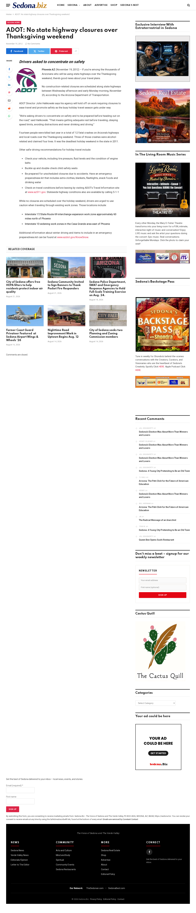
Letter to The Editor (20, 864)
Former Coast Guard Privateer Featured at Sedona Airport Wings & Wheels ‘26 (22, 335)
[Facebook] (9, 69)
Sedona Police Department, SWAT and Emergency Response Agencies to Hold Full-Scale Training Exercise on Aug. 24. (107, 289)
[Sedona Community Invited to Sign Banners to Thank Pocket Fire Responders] (66, 267)
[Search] (188, 5)
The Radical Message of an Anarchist (157, 520)
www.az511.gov (36, 192)
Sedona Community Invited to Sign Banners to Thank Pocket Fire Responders (66, 285)
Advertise (101, 5)
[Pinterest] (9, 93)
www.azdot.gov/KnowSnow (72, 237)
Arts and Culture (64, 850)
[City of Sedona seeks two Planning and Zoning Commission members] (108, 315)
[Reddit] (9, 108)
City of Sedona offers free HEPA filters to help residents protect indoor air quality (24, 287)
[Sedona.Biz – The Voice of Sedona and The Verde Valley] (29, 5)
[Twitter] (9, 77)
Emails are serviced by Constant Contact (120, 819)
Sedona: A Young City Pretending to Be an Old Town (164, 471)
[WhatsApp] (9, 116)
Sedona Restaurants (66, 869)
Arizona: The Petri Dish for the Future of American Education (163, 482)
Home (60, 5)
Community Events (65, 864)
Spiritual (60, 860)
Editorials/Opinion (19, 860)
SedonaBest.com (116, 888)
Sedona (72, 5)
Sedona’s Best (129, 5)
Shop (114, 5)
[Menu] (8, 5)
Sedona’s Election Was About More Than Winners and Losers (163, 433)
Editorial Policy (108, 874)
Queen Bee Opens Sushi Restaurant (156, 540)
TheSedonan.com (95, 888)
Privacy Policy (96, 899)
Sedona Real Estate (110, 850)
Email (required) (14, 785)
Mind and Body (63, 855)
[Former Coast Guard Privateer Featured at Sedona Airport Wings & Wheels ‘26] (25, 315)
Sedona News (13, 23)
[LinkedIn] (9, 85)
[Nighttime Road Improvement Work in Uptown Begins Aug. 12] (66, 315)
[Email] (9, 100)
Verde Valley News (20, 855)
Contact (105, 869)
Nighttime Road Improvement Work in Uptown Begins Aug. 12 (63, 333)
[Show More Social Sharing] (76, 51)
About (87, 5)
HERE (161, 366)
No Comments (34, 44)
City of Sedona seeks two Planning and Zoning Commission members (106, 333)
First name (11, 796)
